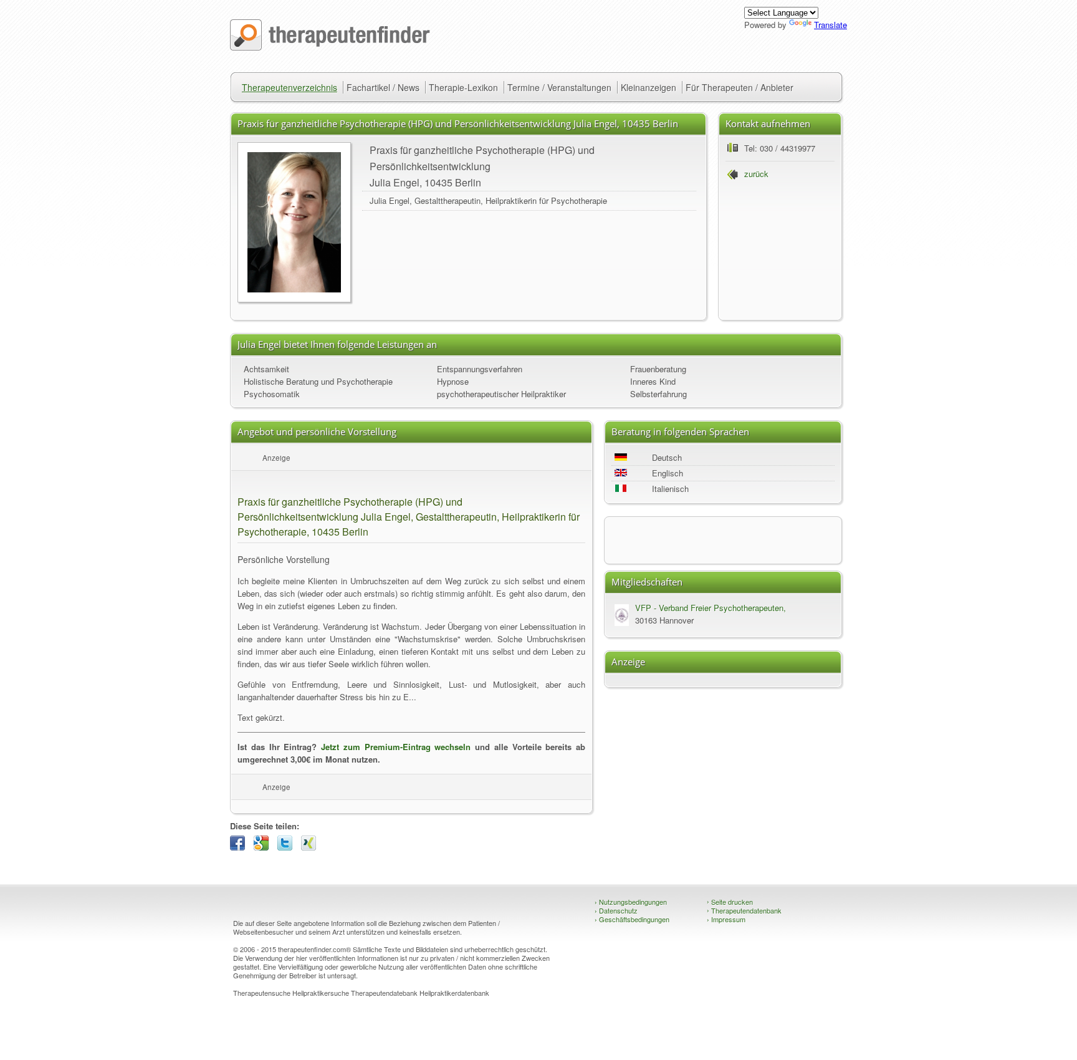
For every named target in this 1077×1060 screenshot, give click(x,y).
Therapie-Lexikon (463, 87)
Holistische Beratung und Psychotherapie (318, 381)
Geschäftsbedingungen (632, 919)
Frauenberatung (658, 369)
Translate (830, 25)
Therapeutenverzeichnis (289, 87)
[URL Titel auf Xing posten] (311, 847)
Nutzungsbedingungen (631, 902)
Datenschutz (616, 910)
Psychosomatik (272, 394)
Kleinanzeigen (648, 87)
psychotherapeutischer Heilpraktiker (501, 394)
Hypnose (453, 381)
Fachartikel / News (383, 87)
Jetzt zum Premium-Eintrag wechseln (396, 747)
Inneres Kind (653, 381)
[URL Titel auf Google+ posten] (264, 847)
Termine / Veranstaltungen (559, 87)
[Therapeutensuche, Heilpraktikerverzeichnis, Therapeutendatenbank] (330, 47)
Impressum (726, 919)
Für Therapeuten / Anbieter (739, 87)
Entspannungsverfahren (479, 369)
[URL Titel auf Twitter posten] (288, 847)
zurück (756, 174)
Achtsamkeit (266, 369)
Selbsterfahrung (658, 394)
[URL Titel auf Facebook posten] (240, 847)
